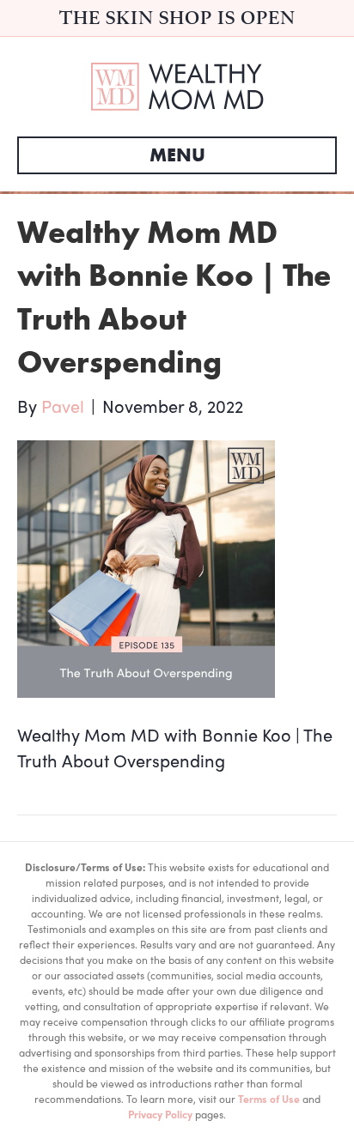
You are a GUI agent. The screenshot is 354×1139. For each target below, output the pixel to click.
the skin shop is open (177, 17)
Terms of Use (269, 1098)
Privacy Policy (160, 1114)
